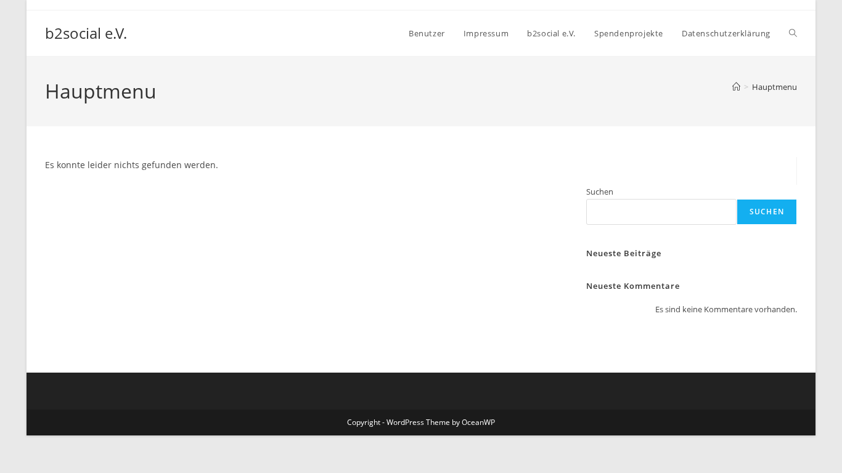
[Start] (736, 86)
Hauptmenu (774, 86)
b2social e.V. (86, 33)
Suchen (599, 191)
